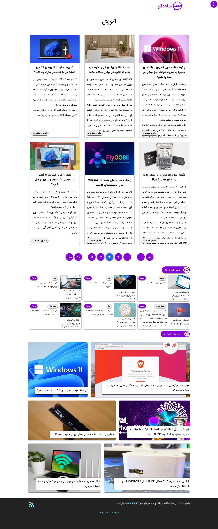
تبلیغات (115, 512)
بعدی (69, 257)
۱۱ (127, 257)
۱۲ (118, 257)
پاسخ (142, 278)
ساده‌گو (165, 6)
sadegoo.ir (132, 503)
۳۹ (78, 257)
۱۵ (91, 257)
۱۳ (109, 257)
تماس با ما (104, 512)
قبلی (149, 257)
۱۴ (100, 257)
